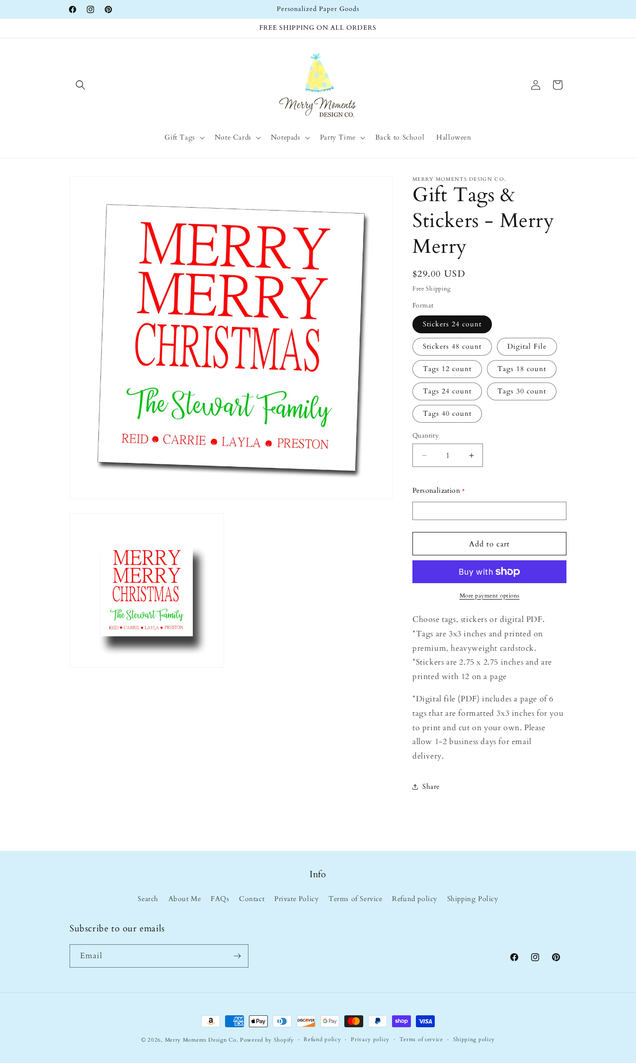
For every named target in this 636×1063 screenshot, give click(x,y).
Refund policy (414, 899)
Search (148, 899)
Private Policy (296, 899)
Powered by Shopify (267, 1040)
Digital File (527, 346)
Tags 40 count (447, 413)
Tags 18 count (521, 369)
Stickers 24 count (452, 324)
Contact (251, 899)
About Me (184, 899)
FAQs (220, 899)
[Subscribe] (237, 956)
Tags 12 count (447, 369)
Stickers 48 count (452, 346)
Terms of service (421, 1039)
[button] (80, 85)
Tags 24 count (447, 391)
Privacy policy (370, 1039)
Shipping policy (474, 1039)
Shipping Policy (472, 899)
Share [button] (431, 787)
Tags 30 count (521, 391)
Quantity (425, 435)
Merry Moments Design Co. (201, 1040)
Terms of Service (355, 899)
